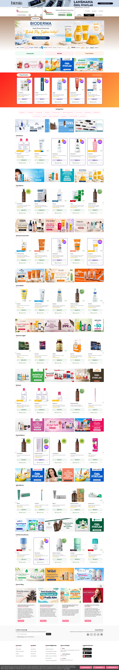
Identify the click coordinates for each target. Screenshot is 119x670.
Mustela (36, 303)
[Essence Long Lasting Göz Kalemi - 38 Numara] (77, 395)
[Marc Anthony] (59, 226)
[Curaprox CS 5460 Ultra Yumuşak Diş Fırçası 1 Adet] (24, 495)
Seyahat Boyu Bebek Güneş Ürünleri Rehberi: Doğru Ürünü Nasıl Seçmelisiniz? (70, 606)
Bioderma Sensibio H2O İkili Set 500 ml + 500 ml (23, 406)
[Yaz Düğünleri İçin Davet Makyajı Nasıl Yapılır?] (93, 595)
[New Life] (89, 375)
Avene (18, 253)
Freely (71, 453)
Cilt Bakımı (35, 15)
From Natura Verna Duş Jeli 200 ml (41, 456)
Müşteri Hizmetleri (20, 651)
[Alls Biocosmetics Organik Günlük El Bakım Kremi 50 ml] (24, 445)
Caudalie (55, 553)
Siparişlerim (33, 653)
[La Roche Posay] (29, 176)
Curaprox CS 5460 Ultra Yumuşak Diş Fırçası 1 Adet (23, 506)
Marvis (36, 503)
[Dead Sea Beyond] (29, 276)
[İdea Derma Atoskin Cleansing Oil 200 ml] (42, 145)
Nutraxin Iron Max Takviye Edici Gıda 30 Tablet (23, 356)
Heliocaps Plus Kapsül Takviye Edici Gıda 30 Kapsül (94, 356)
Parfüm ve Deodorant (54, 116)
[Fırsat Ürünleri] (89, 53)
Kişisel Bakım (96, 112)
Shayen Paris (56, 92)
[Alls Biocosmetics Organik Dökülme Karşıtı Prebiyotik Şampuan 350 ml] (77, 195)
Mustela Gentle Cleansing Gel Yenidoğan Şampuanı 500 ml (76, 306)
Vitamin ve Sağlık (73, 116)
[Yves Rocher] (59, 475)
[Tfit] (29, 425)
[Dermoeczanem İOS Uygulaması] (89, 652)
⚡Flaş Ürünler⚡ (24, 75)
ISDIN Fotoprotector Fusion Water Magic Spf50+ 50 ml (40, 95)
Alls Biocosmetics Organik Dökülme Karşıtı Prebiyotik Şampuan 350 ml (75, 206)
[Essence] (89, 425)
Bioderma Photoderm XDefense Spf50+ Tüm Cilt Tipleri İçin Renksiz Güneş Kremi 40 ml (94, 256)
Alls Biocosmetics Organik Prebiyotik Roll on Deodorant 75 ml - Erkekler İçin (41, 555)
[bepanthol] (88, 64)
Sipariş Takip (33, 651)
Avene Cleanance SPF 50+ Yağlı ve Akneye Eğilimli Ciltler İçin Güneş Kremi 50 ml (59, 256)
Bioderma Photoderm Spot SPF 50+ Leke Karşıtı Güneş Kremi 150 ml (77, 256)
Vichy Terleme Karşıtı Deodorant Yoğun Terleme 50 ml (77, 555)
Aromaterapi (39, 112)
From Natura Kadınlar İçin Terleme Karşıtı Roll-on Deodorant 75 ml (93, 555)
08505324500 (63, 655)
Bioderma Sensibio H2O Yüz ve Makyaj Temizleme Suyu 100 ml (41, 406)
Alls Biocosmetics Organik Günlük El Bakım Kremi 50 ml (23, 456)
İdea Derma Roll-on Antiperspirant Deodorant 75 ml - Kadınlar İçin (23, 555)
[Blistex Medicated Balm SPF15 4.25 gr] (24, 84)
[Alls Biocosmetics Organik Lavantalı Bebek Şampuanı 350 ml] (95, 295)
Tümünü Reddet (99, 667)
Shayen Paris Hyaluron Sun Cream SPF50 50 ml (58, 95)
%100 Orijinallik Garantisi (51, 651)
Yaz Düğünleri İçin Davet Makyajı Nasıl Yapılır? (92, 606)
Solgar (36, 353)
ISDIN (36, 92)
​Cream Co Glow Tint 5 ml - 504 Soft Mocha (94, 406)
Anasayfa (18, 7)
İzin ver (69, 15)
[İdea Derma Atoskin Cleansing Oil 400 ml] (94, 84)
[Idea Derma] (29, 126)
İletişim (17, 653)
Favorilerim (33, 649)
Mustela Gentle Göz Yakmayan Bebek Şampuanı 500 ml (41, 306)
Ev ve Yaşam (79, 112)
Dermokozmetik (98, 15)
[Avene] (59, 33)
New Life (54, 353)
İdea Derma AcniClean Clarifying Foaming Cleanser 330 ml (59, 156)
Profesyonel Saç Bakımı (89, 15)
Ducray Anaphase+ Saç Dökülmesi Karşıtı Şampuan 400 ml (76, 95)
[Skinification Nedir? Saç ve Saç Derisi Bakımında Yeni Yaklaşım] (26, 595)
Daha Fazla (101, 586)
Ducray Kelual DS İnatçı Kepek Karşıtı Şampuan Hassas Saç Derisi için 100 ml (41, 206)
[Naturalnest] (29, 375)
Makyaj (44, 116)
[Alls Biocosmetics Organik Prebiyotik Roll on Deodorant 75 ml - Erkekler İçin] (42, 545)
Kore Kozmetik (36, 116)
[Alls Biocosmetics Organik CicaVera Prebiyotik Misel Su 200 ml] (59, 395)
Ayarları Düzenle (85, 667)
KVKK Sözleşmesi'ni (20, 636)
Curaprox (19, 503)
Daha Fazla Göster (97, 75)
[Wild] (59, 574)
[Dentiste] (89, 525)
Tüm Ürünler (83, 116)
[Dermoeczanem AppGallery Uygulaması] (89, 656)
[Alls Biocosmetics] (59, 126)
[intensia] (59, 3)
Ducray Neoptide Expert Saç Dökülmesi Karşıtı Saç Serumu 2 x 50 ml (23, 206)
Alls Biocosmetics (74, 203)
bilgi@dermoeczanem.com (66, 660)
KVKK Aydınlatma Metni (51, 653)
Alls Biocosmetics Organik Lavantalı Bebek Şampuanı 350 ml (95, 306)
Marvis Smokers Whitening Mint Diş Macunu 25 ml (41, 506)
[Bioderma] (89, 176)
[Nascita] (59, 425)
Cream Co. (90, 403)
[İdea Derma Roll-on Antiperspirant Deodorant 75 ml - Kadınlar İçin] (24, 545)
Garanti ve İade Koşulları (51, 660)
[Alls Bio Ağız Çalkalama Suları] (59, 525)
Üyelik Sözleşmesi (49, 649)
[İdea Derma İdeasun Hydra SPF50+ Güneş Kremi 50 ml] (42, 245)
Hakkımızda (33, 7)
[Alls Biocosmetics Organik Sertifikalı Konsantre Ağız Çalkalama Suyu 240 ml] (59, 495)
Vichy (54, 203)
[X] (91, 635)
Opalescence (73, 503)
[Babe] (59, 276)
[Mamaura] (29, 326)
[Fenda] (89, 226)
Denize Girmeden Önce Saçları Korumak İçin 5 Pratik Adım (47, 606)
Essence (72, 403)
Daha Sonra (62, 15)
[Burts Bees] (29, 475)
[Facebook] (95, 635)
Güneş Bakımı (41, 15)
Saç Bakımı (64, 116)
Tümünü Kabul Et (112, 667)
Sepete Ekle (23, 102)
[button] (16, 33)
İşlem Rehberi (49, 658)
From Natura (37, 453)
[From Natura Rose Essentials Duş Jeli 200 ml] (59, 445)
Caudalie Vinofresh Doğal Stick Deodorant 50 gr (59, 555)
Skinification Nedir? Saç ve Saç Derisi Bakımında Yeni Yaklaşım (26, 606)
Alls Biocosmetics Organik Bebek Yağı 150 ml (59, 306)
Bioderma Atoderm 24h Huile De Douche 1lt (94, 456)
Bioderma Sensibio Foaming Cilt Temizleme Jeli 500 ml (76, 156)
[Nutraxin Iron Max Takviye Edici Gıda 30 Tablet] (24, 345)
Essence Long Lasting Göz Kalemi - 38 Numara (77, 406)
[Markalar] (59, 53)
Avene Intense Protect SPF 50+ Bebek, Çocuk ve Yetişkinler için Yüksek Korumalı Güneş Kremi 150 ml (23, 256)
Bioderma (19, 153)
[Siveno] (29, 574)
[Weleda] (89, 326)
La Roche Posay (91, 153)
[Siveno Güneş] (30, 65)
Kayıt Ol (48, 634)
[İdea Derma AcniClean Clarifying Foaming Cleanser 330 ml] (59, 145)
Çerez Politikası (67, 668)
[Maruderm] (89, 475)
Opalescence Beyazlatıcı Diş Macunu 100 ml (76, 506)
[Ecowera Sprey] (59, 64)
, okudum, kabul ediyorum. (25, 636)
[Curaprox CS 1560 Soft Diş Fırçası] (95, 495)
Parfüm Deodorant (79, 15)
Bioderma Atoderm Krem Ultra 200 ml (23, 156)
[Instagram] (101, 635)
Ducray (71, 92)
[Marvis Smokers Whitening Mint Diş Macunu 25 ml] (42, 495)
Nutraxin (19, 353)
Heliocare (90, 353)
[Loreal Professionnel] (29, 226)
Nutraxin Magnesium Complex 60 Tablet (77, 356)
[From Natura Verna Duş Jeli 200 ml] (42, 445)
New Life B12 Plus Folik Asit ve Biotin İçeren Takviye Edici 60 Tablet (58, 356)
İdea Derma (90, 92)
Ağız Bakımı (22, 112)
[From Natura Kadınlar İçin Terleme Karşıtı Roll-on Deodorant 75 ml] (95, 545)
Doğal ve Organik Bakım (67, 112)
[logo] (22, 11)
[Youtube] (88, 635)
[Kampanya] (29, 53)
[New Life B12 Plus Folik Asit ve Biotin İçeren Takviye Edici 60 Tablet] (59, 345)
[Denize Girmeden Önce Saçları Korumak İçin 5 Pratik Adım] (48, 595)
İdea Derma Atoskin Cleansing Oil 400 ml (94, 95)
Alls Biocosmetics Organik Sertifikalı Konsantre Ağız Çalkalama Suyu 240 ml (58, 506)
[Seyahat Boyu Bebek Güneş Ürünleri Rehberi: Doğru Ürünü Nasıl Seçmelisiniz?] (70, 595)
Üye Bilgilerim (34, 656)
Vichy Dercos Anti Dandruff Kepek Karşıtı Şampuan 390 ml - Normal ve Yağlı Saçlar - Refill (59, 206)
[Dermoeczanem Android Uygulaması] (89, 649)
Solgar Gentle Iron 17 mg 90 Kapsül (40, 356)
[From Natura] (89, 126)
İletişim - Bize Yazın (41, 7)
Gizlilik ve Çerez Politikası (51, 656)
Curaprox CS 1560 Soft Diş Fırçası (95, 505)
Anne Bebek (30, 15)
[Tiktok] (98, 635)
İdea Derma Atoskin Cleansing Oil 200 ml (41, 156)
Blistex (19, 92)
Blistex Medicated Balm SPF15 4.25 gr (24, 95)
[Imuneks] (59, 375)
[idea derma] (89, 276)
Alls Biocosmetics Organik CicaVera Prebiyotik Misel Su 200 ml (59, 406)
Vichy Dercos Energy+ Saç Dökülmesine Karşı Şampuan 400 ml (95, 206)
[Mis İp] (29, 525)
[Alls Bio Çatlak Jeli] (59, 326)
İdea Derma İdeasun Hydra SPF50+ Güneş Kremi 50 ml (40, 256)
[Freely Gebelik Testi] (77, 445)
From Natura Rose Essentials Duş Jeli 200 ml (59, 456)
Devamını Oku (20, 620)
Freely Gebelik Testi (74, 455)
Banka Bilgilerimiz (25, 7)
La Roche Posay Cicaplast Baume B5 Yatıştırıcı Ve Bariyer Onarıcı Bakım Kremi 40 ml (95, 156)
